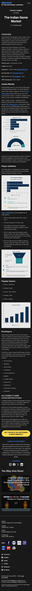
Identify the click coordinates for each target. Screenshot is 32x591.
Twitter (6, 563)
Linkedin (6, 557)
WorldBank (16, 76)
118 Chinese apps (12, 104)
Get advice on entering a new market (16, 433)
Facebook (6, 570)
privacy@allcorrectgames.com (17, 582)
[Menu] (29, 3)
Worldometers (22, 69)
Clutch (6, 560)
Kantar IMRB (5, 213)
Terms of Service (11, 585)
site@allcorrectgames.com (18, 580)
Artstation (7, 554)
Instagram (7, 567)
